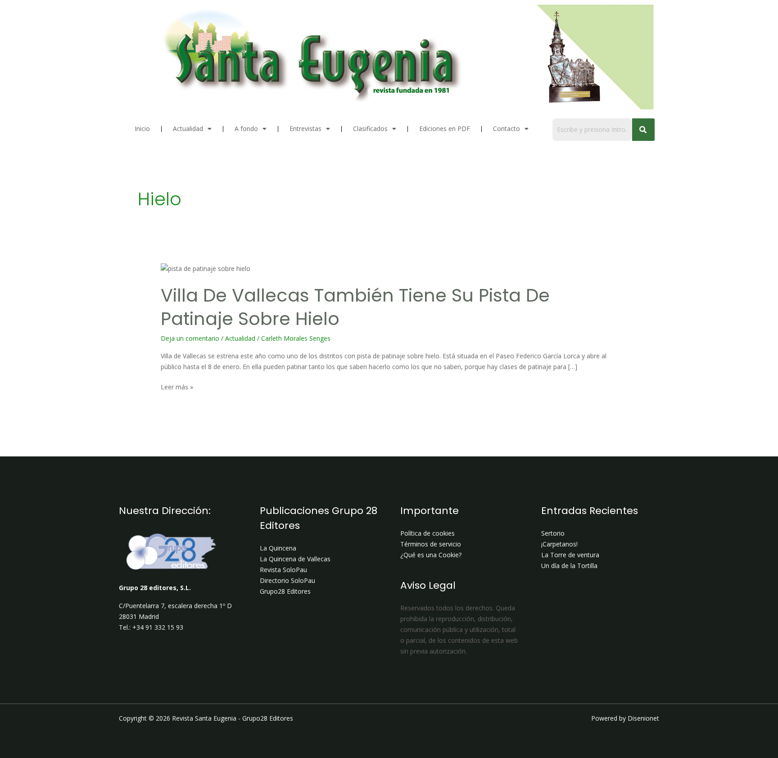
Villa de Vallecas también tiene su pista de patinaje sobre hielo (355, 307)
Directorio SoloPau (287, 580)
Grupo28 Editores (285, 591)
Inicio (142, 128)
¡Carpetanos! (559, 544)
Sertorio (553, 533)
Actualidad (188, 128)
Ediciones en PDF (444, 128)
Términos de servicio (430, 544)
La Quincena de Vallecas (295, 559)
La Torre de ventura (570, 554)
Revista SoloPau (283, 569)
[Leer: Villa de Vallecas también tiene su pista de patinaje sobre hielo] (205, 268)
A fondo (246, 128)
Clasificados (370, 128)
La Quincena (278, 548)
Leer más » (177, 386)
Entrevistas (305, 128)
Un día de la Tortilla (569, 565)
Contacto (506, 128)
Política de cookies (427, 533)
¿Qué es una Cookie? (430, 554)
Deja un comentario (190, 338)
